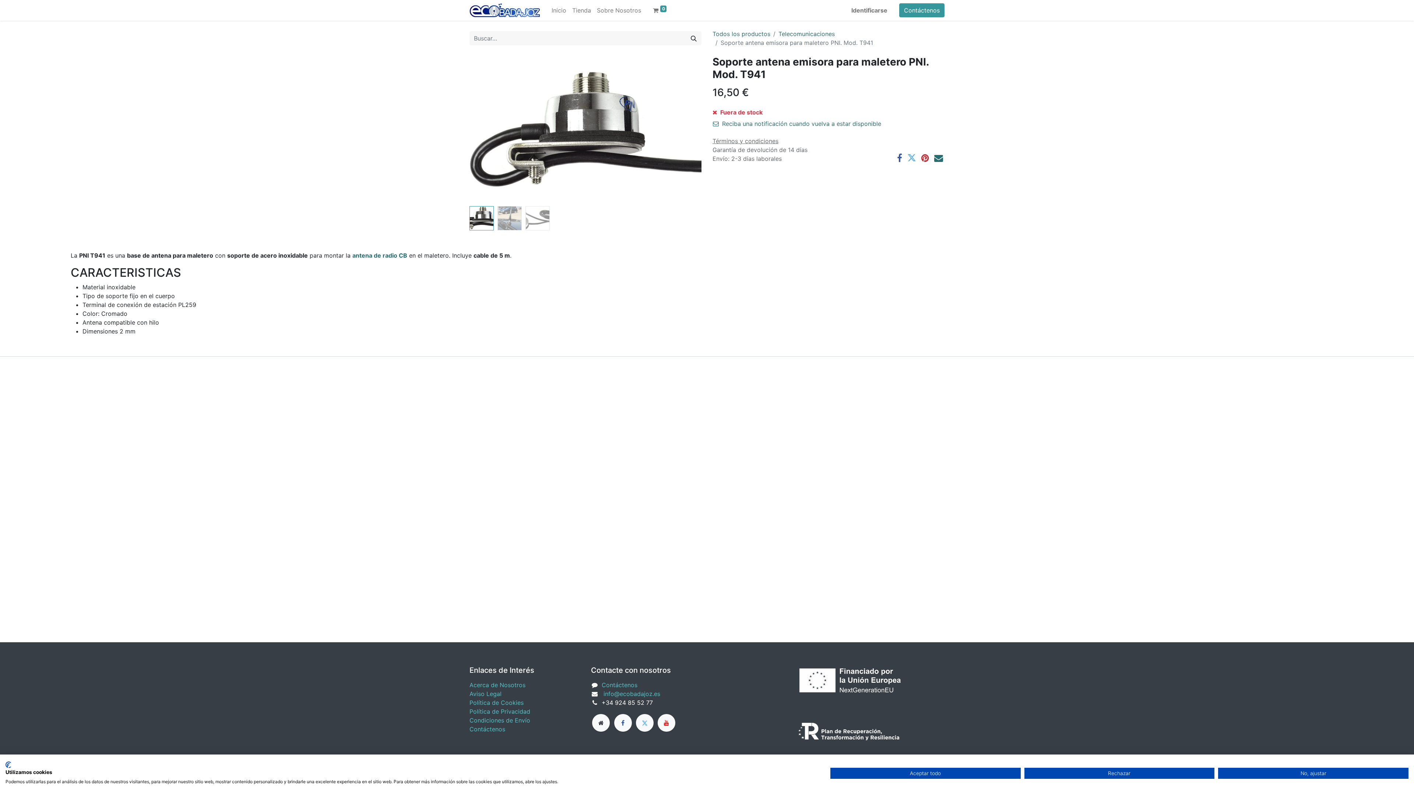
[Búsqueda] (693, 38)
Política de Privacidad (499, 711)
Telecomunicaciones (806, 34)
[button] (486, 129)
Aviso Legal (485, 693)
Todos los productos (741, 34)
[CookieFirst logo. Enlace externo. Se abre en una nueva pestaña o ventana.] (8, 765)
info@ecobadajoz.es (632, 693)
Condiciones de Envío (499, 720)
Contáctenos (922, 10)
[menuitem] (559, 10)
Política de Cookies (496, 702)
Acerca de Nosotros (497, 685)
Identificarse (869, 10)
